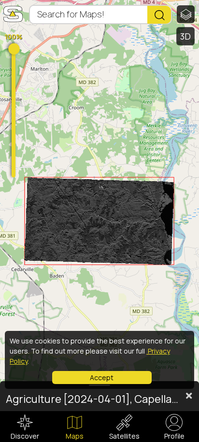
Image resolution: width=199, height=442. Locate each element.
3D (185, 36)
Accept (102, 377)
